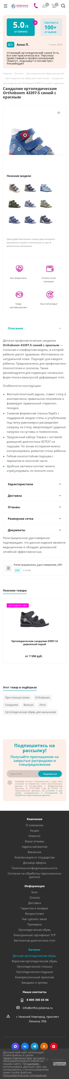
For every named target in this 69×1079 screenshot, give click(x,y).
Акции (34, 830)
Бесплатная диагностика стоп (34, 940)
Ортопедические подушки (34, 972)
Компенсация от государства (35, 857)
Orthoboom (42, 697)
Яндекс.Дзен (54, 1046)
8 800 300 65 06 (38, 1000)
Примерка (34, 924)
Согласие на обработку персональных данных (34, 875)
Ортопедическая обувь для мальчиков (30, 712)
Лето (42, 705)
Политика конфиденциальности (35, 868)
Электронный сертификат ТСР (34, 935)
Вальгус (29, 705)
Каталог (34, 949)
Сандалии (11, 705)
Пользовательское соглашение (25, 1075)
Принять (59, 1064)
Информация (35, 886)
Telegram (34, 1046)
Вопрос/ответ (34, 913)
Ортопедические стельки (34, 966)
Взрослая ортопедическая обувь (34, 961)
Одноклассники (44, 1046)
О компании (34, 825)
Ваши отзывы (34, 841)
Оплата (35, 897)
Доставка (34, 903)
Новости (34, 836)
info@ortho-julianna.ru (38, 1008)
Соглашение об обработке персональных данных (38, 794)
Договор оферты (34, 863)
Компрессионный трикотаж (34, 977)
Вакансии (34, 852)
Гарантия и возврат (34, 908)
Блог (34, 892)
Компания (34, 819)
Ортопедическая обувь (34, 930)
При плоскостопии (17, 697)
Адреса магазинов (34, 846)
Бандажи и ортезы (35, 982)
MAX (15, 1046)
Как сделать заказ (34, 919)
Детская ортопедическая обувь (34, 956)
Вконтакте (25, 1046)
